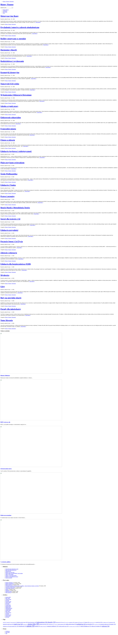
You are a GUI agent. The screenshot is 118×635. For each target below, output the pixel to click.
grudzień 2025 (8, 606)
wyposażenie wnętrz (72, 626)
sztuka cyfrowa (43, 626)
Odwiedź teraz (8, 571)
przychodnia (90, 624)
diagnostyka (59, 622)
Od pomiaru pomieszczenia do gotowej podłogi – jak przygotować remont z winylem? (22, 585)
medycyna (18, 624)
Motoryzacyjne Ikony (9, 16)
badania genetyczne (22, 622)
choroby (52, 622)
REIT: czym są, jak (5, 422)
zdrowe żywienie (97, 626)
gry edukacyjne (105, 622)
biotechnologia (32, 622)
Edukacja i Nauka (8, 185)
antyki (5, 622)
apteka (9, 622)
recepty (113, 624)
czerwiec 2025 (8, 612)
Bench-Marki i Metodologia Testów (15, 208)
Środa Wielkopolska (8, 174)
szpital (37, 626)
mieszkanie (25, 624)
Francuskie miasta (8, 129)
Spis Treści (5, 12)
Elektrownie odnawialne (10, 117)
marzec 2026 (7, 602)
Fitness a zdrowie (7, 140)
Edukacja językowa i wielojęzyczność (16, 151)
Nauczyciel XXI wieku (9, 84)
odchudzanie (51, 624)
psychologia (96, 624)
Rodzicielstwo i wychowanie (12, 61)
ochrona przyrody (43, 624)
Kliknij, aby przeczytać (9, 572)
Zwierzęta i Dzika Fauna (10, 587)
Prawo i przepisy (7, 196)
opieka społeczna (61, 624)
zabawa (78, 626)
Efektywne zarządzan (5, 515)
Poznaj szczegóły (8, 577)
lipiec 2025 (7, 611)
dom (66, 622)
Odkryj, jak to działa (19, 573)
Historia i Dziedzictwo (9, 583)
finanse (87, 622)
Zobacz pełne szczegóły (10, 573)
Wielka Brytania (8, 591)
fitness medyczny (92, 622)
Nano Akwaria (6, 320)
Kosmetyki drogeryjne (9, 72)
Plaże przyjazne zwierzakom (12, 162)
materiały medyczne (8, 624)
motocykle (33, 624)
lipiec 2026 (7, 598)
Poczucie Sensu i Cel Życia (11, 241)
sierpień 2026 (8, 597)
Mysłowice (4, 275)
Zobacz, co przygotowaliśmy (11, 575)
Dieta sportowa (8, 592)
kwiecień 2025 (8, 614)
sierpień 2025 (8, 610)
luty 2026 (7, 603)
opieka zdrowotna (71, 624)
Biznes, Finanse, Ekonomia (8, 1)
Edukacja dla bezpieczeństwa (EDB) (15, 264)
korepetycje (112, 622)
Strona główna (6, 9)
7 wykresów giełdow (5, 562)
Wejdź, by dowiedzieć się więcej (11, 576)
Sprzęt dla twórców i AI (10, 219)
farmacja (82, 622)
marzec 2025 (7, 615)
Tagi (4, 13)
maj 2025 (7, 613)
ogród (55, 624)
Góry (2, 286)
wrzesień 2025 (8, 609)
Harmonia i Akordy (8, 50)
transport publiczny (53, 626)
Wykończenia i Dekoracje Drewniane (16, 95)
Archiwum (5, 10)
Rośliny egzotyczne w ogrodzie (13, 39)
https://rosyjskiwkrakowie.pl (10, 570)
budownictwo (42, 622)
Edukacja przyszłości (9, 230)
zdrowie (105, 626)
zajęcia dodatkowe (85, 626)
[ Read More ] (38, 22)
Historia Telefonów (5, 375)
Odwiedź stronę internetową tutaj (11, 568)
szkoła (31, 626)
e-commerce (71, 622)
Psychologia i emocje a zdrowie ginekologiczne (19, 27)
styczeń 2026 (8, 604)
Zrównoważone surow (6, 468)
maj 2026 (7, 600)
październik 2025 (8, 608)
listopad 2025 (8, 607)
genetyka (99, 622)
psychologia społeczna (104, 624)
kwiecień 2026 (8, 601)
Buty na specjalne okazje (10, 298)
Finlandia (7, 590)
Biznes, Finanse (6, 4)
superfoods (22, 626)
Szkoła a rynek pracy (9, 106)
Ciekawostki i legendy (9, 588)
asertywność (13, 622)
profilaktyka (81, 624)
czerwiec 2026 (8, 599)
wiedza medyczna (64, 626)
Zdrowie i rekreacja (8, 253)
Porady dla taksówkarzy (10, 309)
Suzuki (6, 589)
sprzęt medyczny (14, 626)
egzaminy (77, 622)
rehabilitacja (6, 626)
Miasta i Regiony (8, 584)
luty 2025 (7, 617)
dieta (63, 622)
